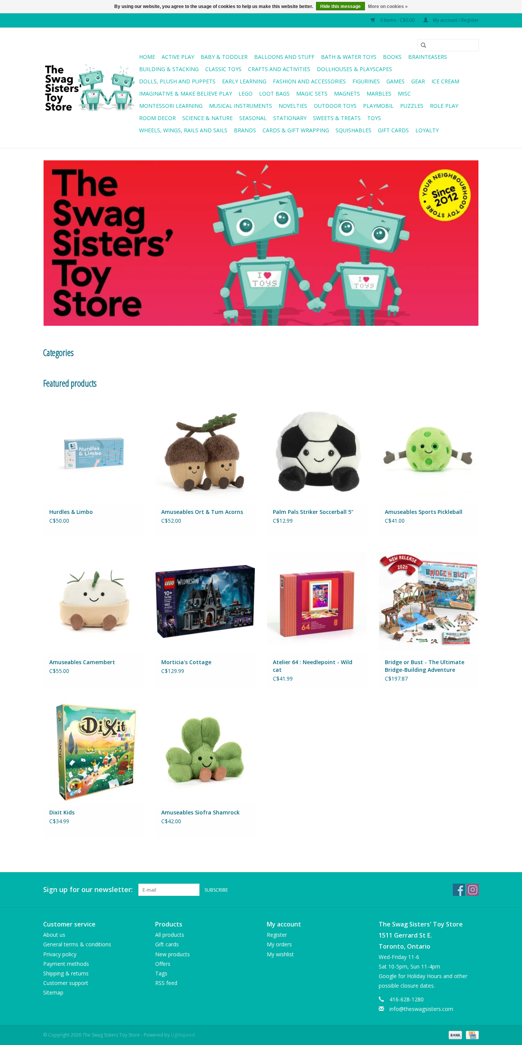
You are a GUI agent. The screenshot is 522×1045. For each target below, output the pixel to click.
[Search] (423, 45)
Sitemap (53, 992)
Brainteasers (427, 56)
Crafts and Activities (279, 69)
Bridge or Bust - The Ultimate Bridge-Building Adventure (424, 665)
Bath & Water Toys (348, 56)
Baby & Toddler (224, 56)
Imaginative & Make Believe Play (185, 93)
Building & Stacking (169, 69)
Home (147, 56)
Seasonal (253, 118)
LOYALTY (427, 130)
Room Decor (157, 118)
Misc (404, 93)
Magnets (347, 93)
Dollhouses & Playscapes (354, 69)
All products (169, 934)
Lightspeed (183, 1035)
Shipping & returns (66, 973)
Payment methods (66, 963)
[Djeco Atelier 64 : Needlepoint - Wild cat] (317, 601)
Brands (245, 130)
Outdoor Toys (335, 105)
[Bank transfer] (454, 1034)
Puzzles (411, 105)
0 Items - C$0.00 (397, 20)
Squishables (353, 130)
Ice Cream (445, 81)
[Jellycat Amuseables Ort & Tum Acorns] (205, 450)
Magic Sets (311, 93)
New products (172, 954)
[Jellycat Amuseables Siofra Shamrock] (205, 751)
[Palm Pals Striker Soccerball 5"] (317, 450)
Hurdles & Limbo (71, 511)
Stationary (289, 118)
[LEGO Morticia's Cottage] (205, 601)
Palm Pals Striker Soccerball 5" (313, 511)
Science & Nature (207, 118)
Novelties (293, 105)
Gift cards (393, 130)
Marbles (378, 93)
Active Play (178, 56)
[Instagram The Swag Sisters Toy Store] (473, 890)
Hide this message (340, 6)
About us (54, 934)
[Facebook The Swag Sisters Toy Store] (459, 890)
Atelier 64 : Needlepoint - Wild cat (312, 665)
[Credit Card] (471, 1034)
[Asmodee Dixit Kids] (93, 751)
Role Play (444, 105)
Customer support (65, 982)
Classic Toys (223, 69)
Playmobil (378, 105)
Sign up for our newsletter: (88, 890)
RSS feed (166, 982)
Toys (374, 118)
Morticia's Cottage (186, 662)
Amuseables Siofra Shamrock (200, 812)
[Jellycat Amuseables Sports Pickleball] (429, 450)
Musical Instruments (240, 105)
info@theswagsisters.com (421, 1008)
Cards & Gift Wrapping (296, 130)
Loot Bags (274, 93)
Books (392, 56)
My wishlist (280, 954)
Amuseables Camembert (82, 662)
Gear (418, 81)
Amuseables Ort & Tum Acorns (202, 511)
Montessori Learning (171, 105)
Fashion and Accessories (309, 81)
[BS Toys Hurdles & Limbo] (93, 450)
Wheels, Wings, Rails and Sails (183, 130)
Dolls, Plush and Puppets (177, 81)
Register (277, 934)
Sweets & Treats (337, 118)
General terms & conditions (77, 944)
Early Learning (244, 81)
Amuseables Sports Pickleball (423, 511)
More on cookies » (388, 6)
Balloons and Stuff (284, 56)
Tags (161, 973)
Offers (162, 963)
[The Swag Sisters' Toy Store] (90, 88)
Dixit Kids (62, 812)
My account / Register (455, 20)
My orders (279, 944)
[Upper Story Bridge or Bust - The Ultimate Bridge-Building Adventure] (429, 601)
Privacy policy (59, 954)
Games (395, 81)
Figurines (366, 81)
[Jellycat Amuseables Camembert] (93, 601)
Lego (245, 93)
